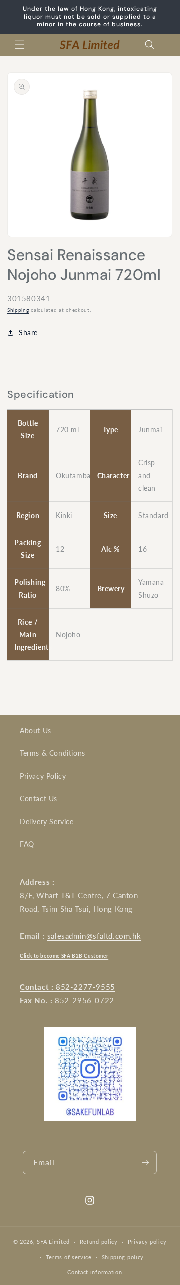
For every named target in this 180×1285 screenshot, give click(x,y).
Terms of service (69, 1257)
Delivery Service (47, 821)
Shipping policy (123, 1257)
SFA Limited (53, 1241)
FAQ (27, 844)
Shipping (19, 310)
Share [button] (28, 332)
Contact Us (39, 798)
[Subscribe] (145, 1162)
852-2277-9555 (68, 986)
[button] (20, 45)
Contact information (95, 1272)
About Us (36, 730)
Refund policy (99, 1241)
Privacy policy (147, 1241)
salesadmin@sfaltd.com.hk (94, 935)
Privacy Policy (43, 776)
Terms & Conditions (53, 753)
